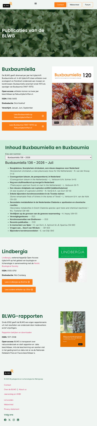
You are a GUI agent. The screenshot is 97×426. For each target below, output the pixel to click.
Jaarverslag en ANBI (12, 394)
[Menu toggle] (35, 3)
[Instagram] (14, 420)
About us (22, 389)
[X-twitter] (9, 420)
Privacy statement (11, 409)
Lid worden (8, 400)
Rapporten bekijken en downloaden (17, 332)
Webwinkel (8, 404)
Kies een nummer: (13, 154)
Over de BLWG (10, 389)
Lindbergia (6, 258)
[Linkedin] (18, 420)
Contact (7, 385)
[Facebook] (5, 420)
